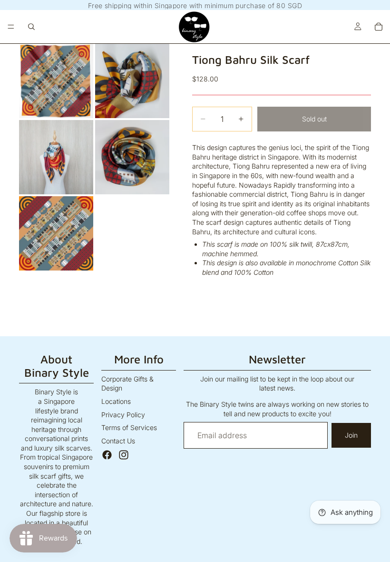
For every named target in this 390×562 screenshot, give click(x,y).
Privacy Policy (123, 415)
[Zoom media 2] (132, 81)
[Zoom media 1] (56, 81)
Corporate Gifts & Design (127, 383)
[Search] (31, 26)
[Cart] (378, 26)
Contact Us (118, 441)
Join (351, 435)
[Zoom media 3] (56, 157)
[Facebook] (107, 455)
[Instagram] (123, 455)
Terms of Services (129, 427)
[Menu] (11, 27)
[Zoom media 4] (132, 157)
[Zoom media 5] (56, 233)
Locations (116, 401)
